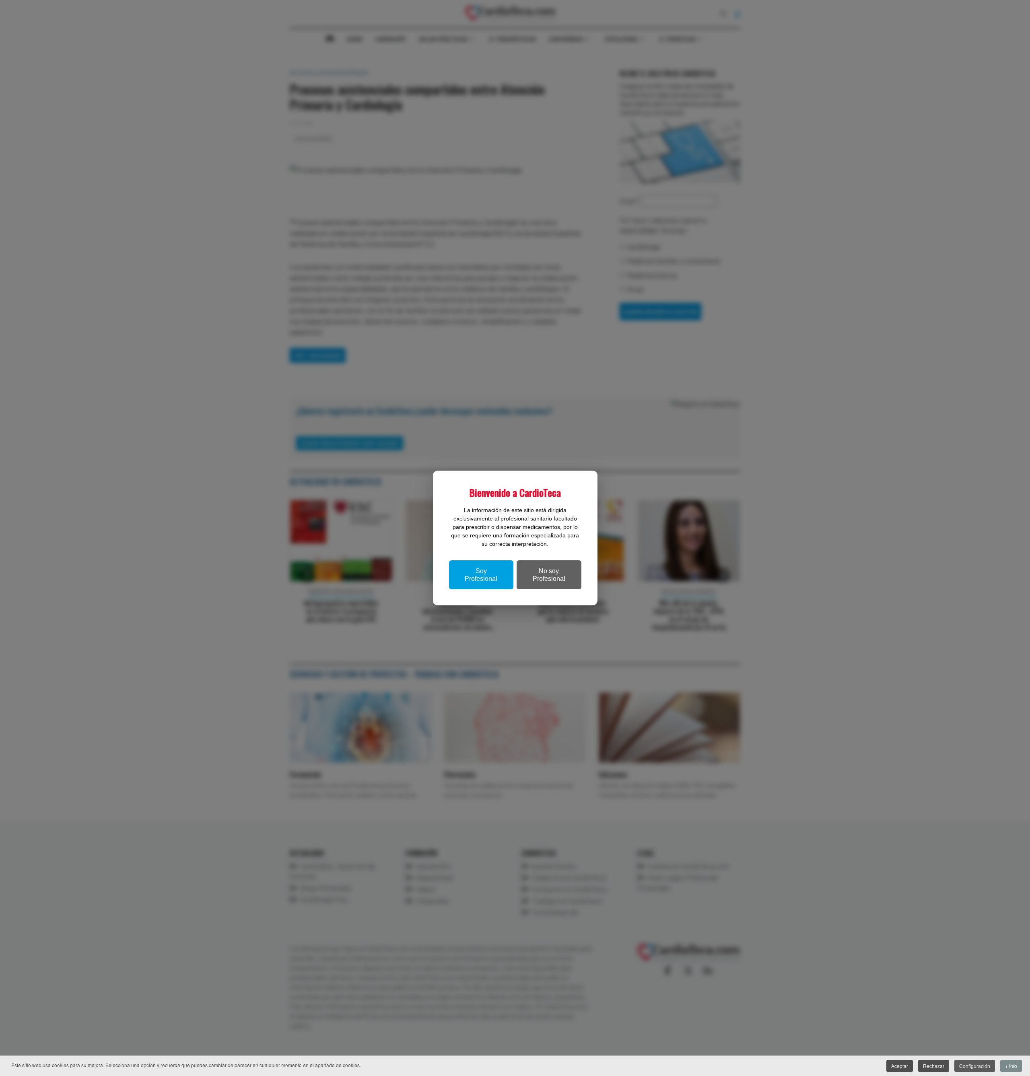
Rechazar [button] (933, 1065)
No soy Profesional (549, 575)
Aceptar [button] (899, 1065)
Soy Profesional (481, 575)
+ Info (1011, 1065)
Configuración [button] (974, 1065)
